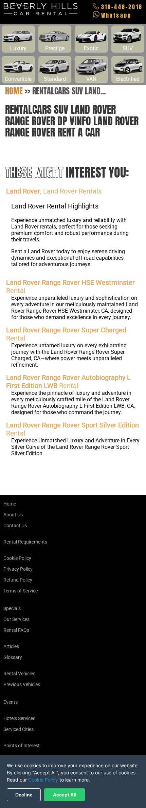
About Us (13, 514)
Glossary (12, 657)
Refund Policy (17, 580)
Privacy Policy (18, 569)
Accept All (64, 794)
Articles (11, 646)
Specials (12, 608)
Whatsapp (116, 15)
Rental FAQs (16, 630)
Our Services (16, 619)
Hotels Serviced (19, 718)
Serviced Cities (18, 729)
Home (14, 91)
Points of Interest (21, 745)
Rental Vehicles (19, 673)
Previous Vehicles (21, 684)
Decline (24, 794)
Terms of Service (20, 590)
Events (10, 702)
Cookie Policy (17, 558)
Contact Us (15, 525)
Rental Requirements (25, 542)
